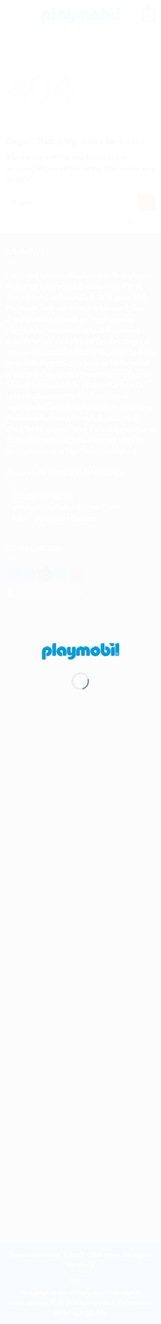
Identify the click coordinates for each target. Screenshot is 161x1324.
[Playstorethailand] (80, 650)
